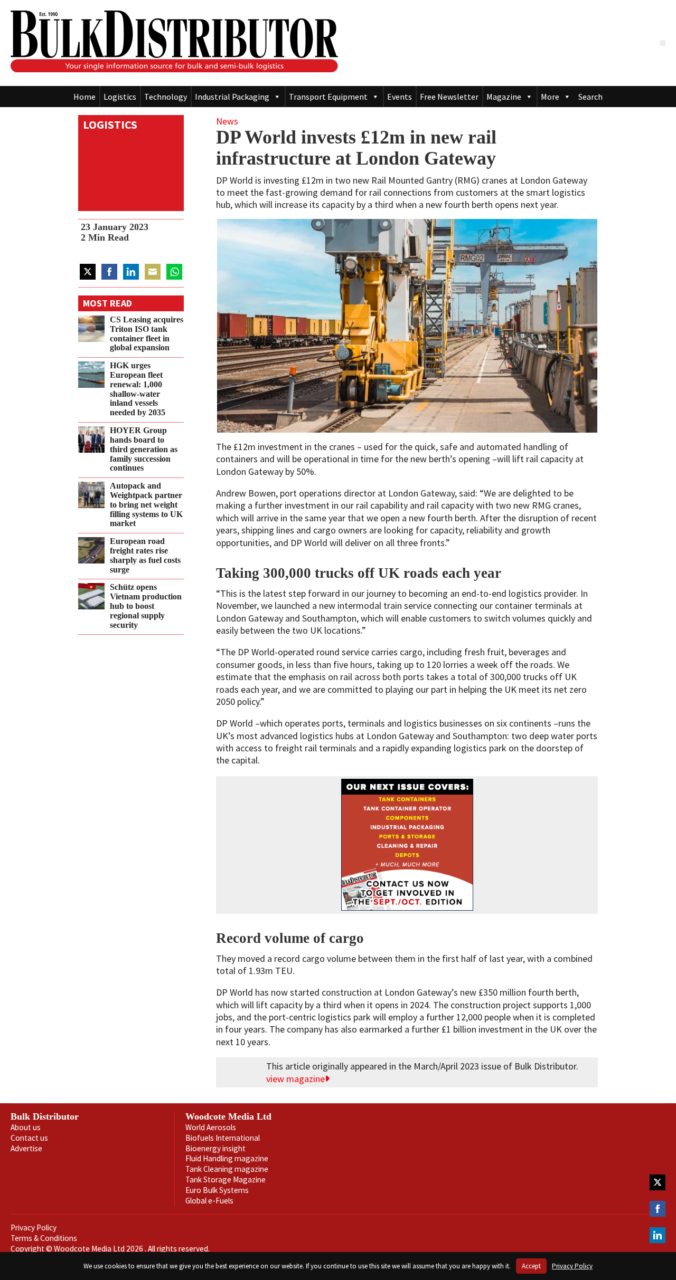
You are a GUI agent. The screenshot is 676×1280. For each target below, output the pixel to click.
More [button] (550, 96)
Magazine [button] (503, 96)
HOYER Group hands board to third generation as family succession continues (143, 449)
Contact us (29, 1138)
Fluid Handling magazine (226, 1158)
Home (84, 96)
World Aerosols (210, 1127)
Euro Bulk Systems (217, 1190)
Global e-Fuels (209, 1201)
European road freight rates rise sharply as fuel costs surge (145, 555)
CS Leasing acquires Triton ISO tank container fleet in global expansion (146, 333)
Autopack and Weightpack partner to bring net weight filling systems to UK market (146, 504)
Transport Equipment (328, 96)
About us (26, 1127)
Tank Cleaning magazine (226, 1169)
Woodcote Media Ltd (228, 1116)
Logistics (120, 96)
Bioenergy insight (215, 1148)
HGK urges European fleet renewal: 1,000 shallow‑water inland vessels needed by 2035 (137, 389)
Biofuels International (222, 1138)
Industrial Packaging (232, 96)
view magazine (295, 1079)
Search (590, 96)
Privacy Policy (34, 1227)
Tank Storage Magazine (225, 1179)
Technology (165, 96)
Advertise (26, 1148)
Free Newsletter (449, 96)
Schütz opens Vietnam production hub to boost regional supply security (146, 605)
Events (399, 96)
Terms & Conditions (44, 1238)
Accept (531, 1266)
